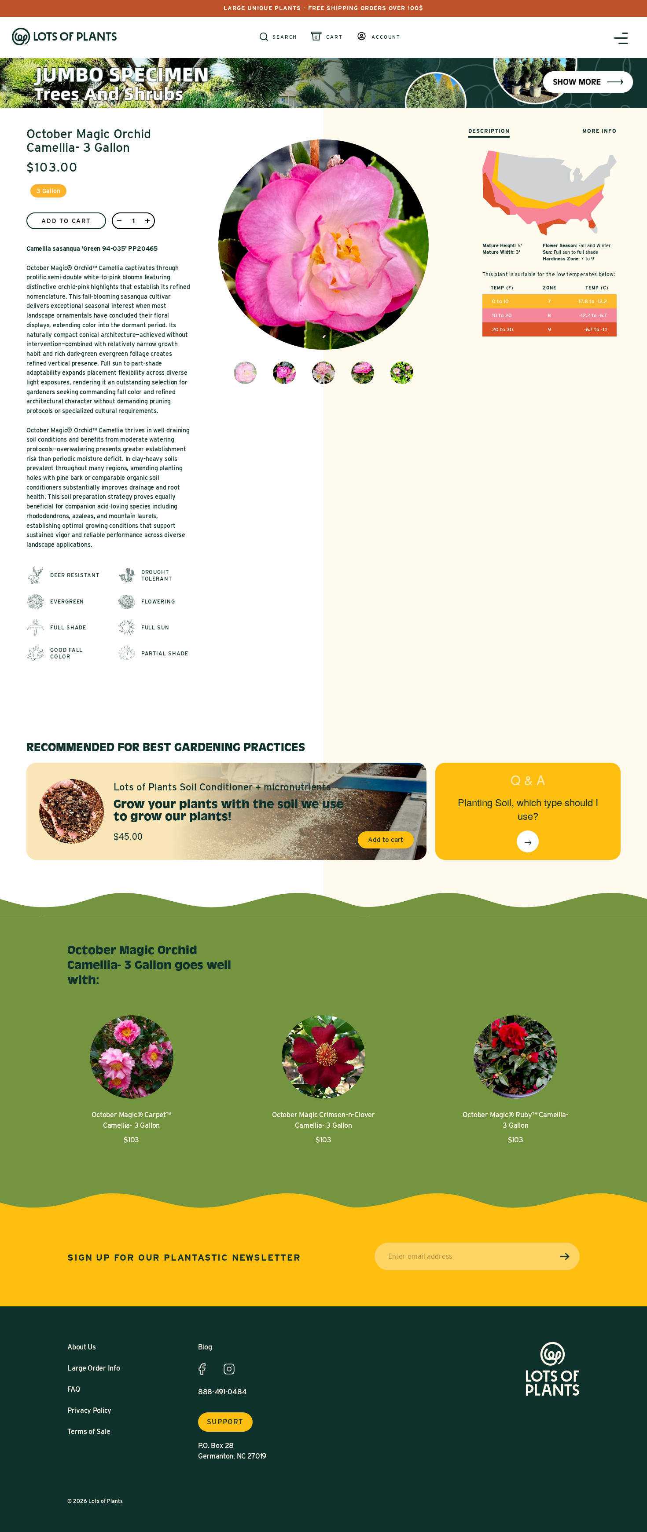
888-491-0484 (222, 1392)
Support (225, 1422)
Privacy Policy (89, 1410)
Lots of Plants (105, 1501)
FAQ (73, 1389)
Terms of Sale (88, 1431)
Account (386, 37)
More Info (599, 131)
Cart (334, 37)
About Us (81, 1347)
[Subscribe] (565, 1256)
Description (489, 131)
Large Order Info (93, 1368)
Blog (205, 1347)
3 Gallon (48, 190)
